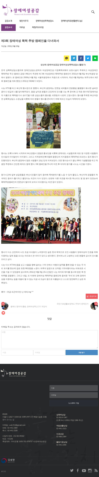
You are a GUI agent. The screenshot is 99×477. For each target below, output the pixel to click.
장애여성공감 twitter (72, 470)
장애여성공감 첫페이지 (20, 10)
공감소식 (8, 27)
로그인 (3, 471)
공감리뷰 (93, 296)
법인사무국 (23, 21)
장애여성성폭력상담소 (45, 21)
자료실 (22, 27)
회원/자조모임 (38, 27)
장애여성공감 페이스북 (78, 470)
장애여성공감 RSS (96, 470)
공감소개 (8, 21)
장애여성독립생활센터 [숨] (71, 21)
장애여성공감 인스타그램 (90, 470)
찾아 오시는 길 (8, 420)
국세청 (13, 461)
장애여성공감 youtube (84, 470)
